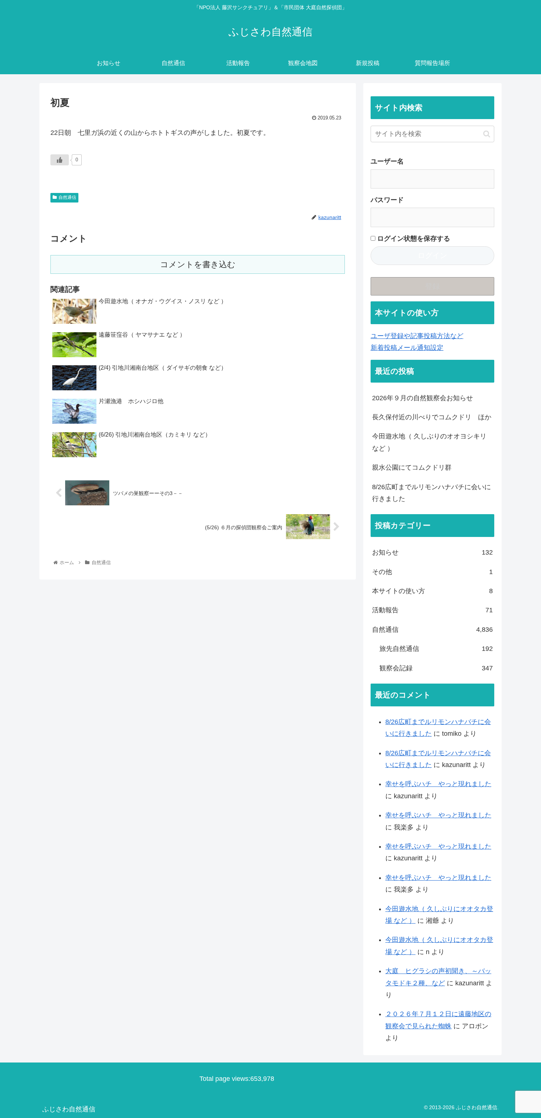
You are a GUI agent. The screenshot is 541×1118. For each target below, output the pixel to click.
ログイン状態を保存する (412, 238)
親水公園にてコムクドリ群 (412, 467)
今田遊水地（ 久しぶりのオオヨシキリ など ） (429, 442)
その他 (432, 572)
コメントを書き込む (198, 264)
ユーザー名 (387, 161)
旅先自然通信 (436, 648)
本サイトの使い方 (432, 591)
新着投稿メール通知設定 (407, 347)
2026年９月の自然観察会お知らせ (422, 398)
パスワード (387, 200)
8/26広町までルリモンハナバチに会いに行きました (431, 492)
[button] (486, 134)
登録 (432, 286)
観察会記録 (436, 668)
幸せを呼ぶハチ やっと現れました (438, 784)
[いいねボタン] (59, 159)
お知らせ (432, 552)
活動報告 (432, 610)
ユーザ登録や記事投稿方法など (417, 336)
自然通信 (67, 197)
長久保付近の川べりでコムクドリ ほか (431, 417)
